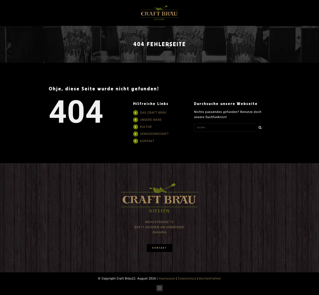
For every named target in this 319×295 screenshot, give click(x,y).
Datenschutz (187, 278)
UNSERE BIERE (151, 120)
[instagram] (159, 288)
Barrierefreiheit (210, 278)
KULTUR (146, 127)
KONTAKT (147, 141)
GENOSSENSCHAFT (154, 134)
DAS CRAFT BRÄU (153, 112)
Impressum (167, 278)
